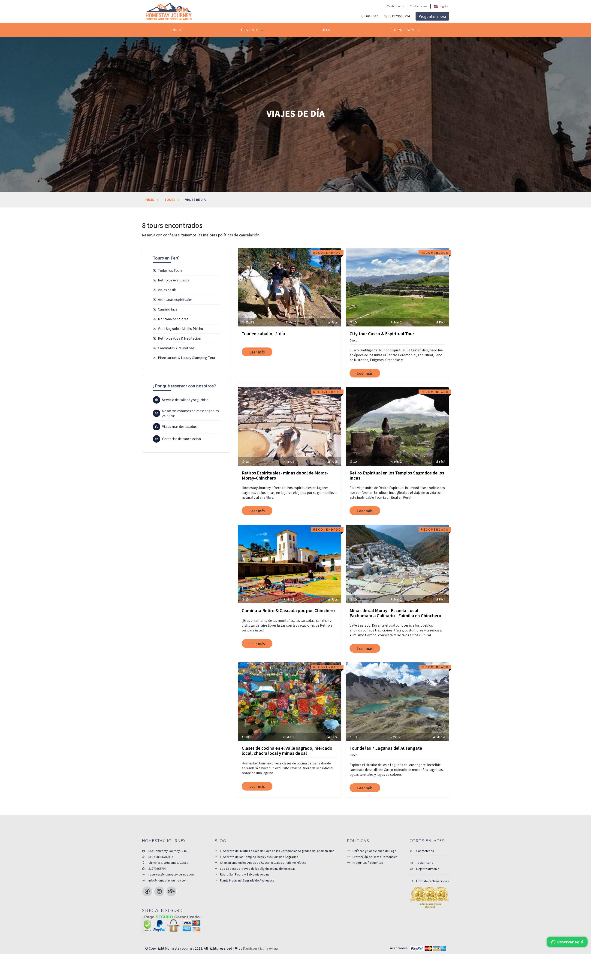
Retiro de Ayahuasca (173, 280)
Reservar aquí (569, 942)
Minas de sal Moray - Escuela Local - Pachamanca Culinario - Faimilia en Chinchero (395, 612)
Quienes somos (405, 30)
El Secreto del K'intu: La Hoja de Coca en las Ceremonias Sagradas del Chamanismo (277, 850)
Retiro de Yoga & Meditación (179, 338)
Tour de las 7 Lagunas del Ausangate (386, 748)
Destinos (250, 30)
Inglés (443, 6)
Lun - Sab (371, 16)
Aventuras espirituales (175, 299)
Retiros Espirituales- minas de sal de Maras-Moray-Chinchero (285, 475)
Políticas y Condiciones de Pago (374, 850)
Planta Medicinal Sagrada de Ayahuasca (247, 880)
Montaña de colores (173, 319)
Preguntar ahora (432, 16)
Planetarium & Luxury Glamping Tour (186, 357)
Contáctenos (419, 6)
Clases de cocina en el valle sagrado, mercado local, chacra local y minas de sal (287, 750)
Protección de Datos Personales (375, 856)
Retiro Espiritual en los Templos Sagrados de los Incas (397, 475)
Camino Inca (167, 309)
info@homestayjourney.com (167, 880)
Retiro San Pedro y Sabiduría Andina (244, 874)
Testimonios (395, 6)
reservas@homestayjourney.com (171, 874)
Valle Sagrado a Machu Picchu (180, 328)
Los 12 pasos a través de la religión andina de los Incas (258, 868)
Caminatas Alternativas (176, 348)
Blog (326, 30)
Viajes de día (167, 289)
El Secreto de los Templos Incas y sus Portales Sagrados (259, 856)
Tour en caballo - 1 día (263, 333)
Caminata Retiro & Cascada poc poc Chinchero (288, 610)
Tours (169, 199)
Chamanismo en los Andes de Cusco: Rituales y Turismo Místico (263, 862)
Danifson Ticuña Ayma (260, 948)
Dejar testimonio (427, 868)
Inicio (177, 30)
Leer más (257, 352)
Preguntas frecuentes (368, 862)
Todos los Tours (170, 270)
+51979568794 (399, 16)
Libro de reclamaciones (432, 881)
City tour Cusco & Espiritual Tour (382, 333)
